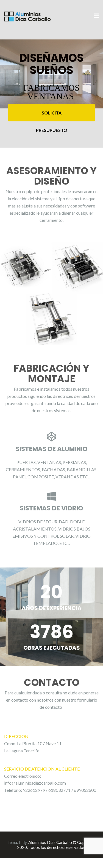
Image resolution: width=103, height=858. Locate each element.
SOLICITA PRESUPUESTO (51, 115)
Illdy (23, 842)
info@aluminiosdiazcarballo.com (35, 782)
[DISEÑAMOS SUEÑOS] (27, 15)
